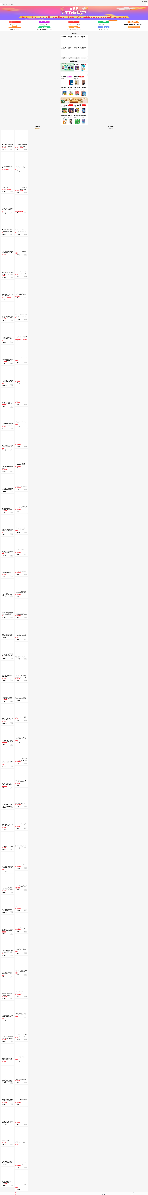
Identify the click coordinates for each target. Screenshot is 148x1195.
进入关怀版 (144, 1)
